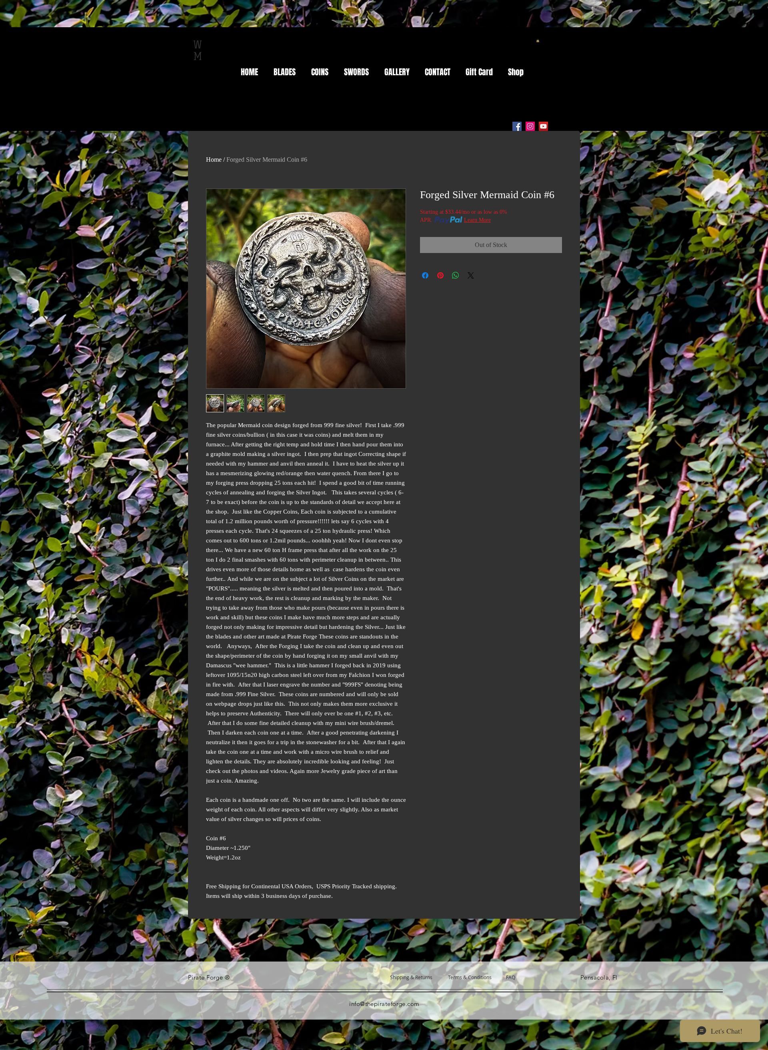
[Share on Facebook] (425, 275)
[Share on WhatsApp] (455, 275)
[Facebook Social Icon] (517, 126)
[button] (537, 40)
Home (214, 159)
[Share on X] (471, 275)
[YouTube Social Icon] (543, 126)
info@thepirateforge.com (384, 1004)
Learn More (477, 220)
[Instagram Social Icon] (530, 126)
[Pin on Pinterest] (440, 275)
